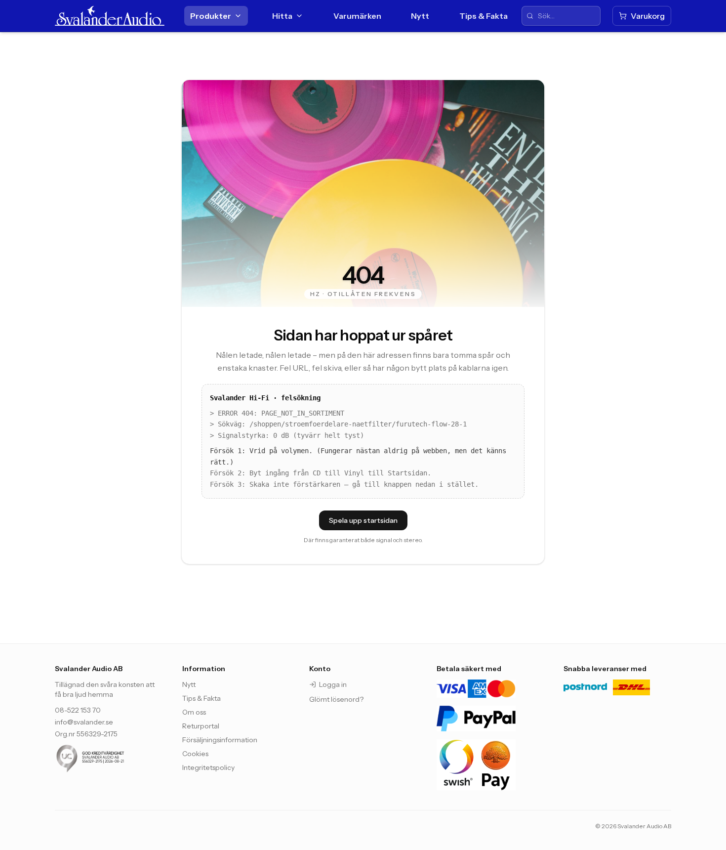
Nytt (420, 16)
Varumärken (357, 16)
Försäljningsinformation (219, 739)
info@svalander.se (84, 722)
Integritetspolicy (208, 767)
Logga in (333, 684)
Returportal (200, 726)
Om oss (194, 712)
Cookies (195, 753)
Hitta (282, 16)
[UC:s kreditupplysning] (108, 758)
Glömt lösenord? (336, 699)
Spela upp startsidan (363, 520)
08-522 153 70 (78, 710)
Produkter (210, 16)
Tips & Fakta (483, 16)
